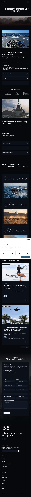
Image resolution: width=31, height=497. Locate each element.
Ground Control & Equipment (6, 459)
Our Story (3, 483)
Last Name (17, 379)
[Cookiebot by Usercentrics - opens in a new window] (26, 239)
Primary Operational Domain (7, 396)
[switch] (12, 253)
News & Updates (4, 477)
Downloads (3, 475)
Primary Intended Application (20, 396)
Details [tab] (16, 241)
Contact (3, 488)
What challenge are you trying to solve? (9, 400)
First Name (5, 379)
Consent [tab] (5, 241)
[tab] (5, 62)
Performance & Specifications (6, 463)
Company (5, 383)
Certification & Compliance (6, 464)
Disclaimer (18, 493)
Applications (3, 461)
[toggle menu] (28, 2)
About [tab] (26, 241)
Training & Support (4, 466)
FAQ (2, 486)
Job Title (17, 383)
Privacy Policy (22, 493)
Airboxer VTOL (4, 458)
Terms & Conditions (27, 493)
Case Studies (4, 472)
